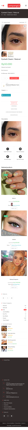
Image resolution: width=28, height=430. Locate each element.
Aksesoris (5, 305)
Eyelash (14, 239)
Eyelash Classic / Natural (12, 14)
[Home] (1, 14)
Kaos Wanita (5, 316)
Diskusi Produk (14, 115)
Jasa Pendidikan (6, 311)
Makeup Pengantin (14, 279)
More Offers (14, 109)
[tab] (14, 103)
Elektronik (5, 307)
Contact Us (6, 404)
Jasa (7, 90)
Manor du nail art (16, 205)
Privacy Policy (17, 423)
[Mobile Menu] (26, 5)
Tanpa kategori (6, 320)
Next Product (22, 22)
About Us (4, 423)
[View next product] (26, 22)
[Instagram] (8, 298)
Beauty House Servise (16, 245)
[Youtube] (12, 298)
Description (14, 103)
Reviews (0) (14, 106)
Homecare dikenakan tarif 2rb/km (14, 112)
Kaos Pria (5, 313)
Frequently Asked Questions (9, 408)
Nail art (14, 198)
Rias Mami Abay (16, 284)
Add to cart (14, 78)
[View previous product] (2, 22)
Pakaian (4, 318)
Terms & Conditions (8, 406)
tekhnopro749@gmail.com (11, 392)
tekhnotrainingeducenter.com (12, 397)
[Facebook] (3, 298)
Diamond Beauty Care (12, 85)
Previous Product (7, 22)
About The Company (8, 402)
